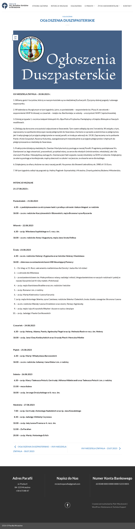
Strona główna (40, 6)
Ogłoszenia (76, 6)
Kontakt (127, 6)
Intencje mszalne (59, 6)
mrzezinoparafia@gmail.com (67, 484)
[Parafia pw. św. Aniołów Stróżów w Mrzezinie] (15, 6)
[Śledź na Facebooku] (67, 505)
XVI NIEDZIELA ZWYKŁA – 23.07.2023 (99, 448)
